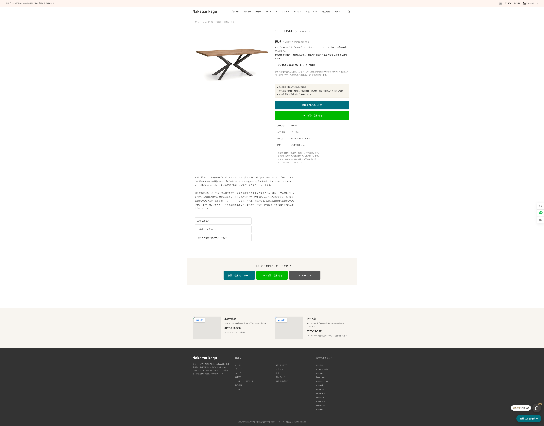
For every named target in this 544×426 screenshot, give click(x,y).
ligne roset (321, 377)
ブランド (235, 11)
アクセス (298, 11)
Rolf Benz (320, 409)
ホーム (197, 22)
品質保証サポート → (206, 221)
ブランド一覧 (208, 22)
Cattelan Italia (322, 369)
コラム (337, 11)
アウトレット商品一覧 (244, 381)
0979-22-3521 (315, 331)
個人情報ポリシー (283, 381)
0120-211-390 (512, 3)
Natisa (218, 22)
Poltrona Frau (322, 381)
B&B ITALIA (320, 401)
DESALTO (320, 389)
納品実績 (326, 11)
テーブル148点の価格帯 (312, 71)
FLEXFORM (320, 405)
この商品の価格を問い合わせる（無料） (297, 65)
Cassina (319, 365)
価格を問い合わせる (312, 105)
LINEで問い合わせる (312, 115)
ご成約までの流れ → (206, 229)
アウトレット (271, 11)
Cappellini (320, 385)
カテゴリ (247, 11)
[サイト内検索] (348, 11)
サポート (285, 11)
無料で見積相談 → (529, 418)
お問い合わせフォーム (239, 275)
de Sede (320, 373)
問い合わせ (280, 377)
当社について (311, 11)
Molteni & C (321, 397)
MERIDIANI (320, 393)
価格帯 (258, 11)
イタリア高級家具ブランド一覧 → (212, 237)
